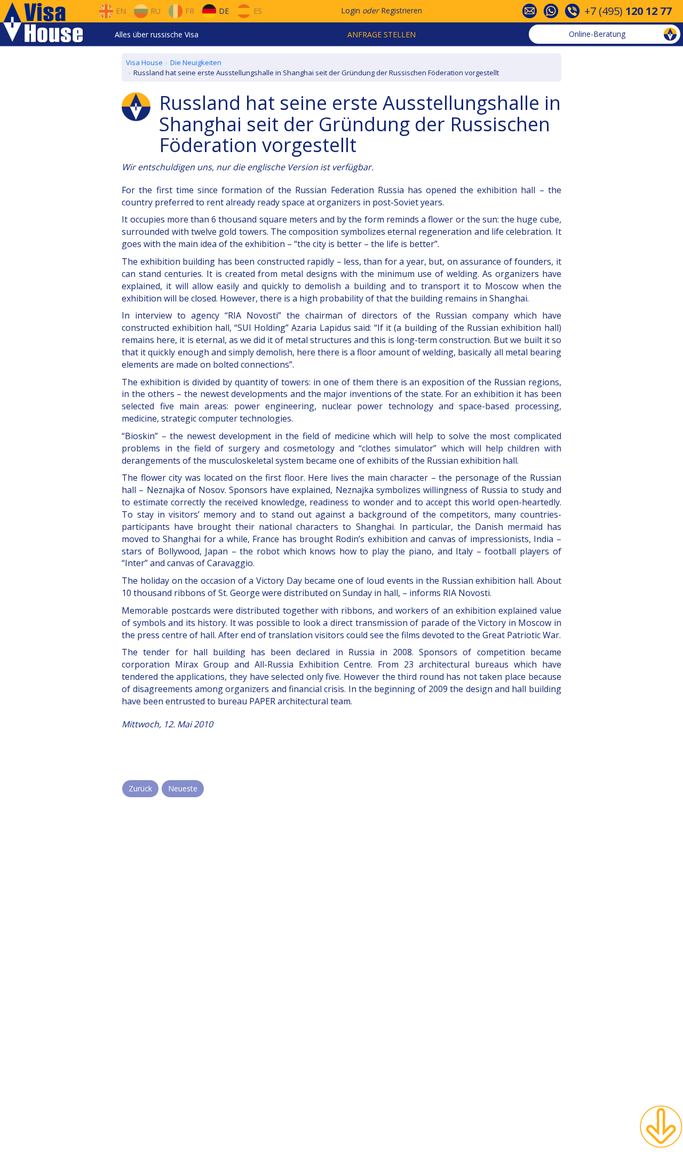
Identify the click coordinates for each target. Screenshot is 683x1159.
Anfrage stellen (381, 34)
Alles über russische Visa (156, 34)
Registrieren (401, 10)
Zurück (140, 788)
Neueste (182, 788)
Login (350, 10)
